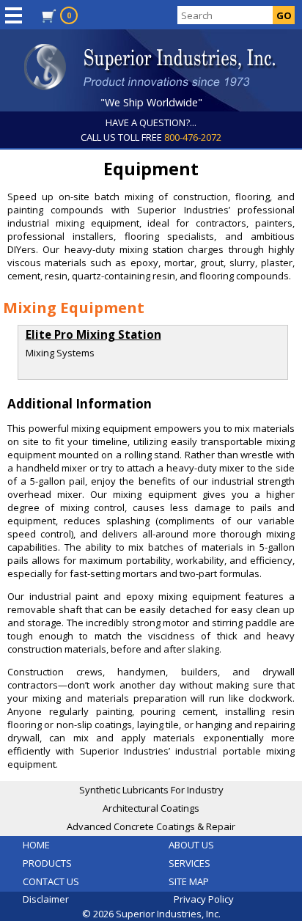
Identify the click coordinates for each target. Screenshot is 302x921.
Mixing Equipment (73, 307)
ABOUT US (191, 844)
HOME (36, 844)
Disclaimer (46, 899)
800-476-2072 (192, 137)
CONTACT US (51, 881)
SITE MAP (189, 881)
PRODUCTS (47, 863)
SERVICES (189, 863)
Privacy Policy (204, 899)
